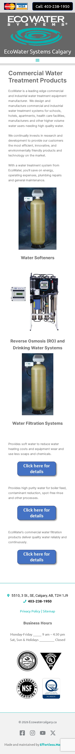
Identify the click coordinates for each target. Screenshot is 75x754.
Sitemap (49, 611)
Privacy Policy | (31, 611)
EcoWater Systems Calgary (37, 51)
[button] (37, 60)
